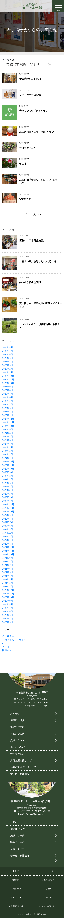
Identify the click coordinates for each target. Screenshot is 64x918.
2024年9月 (7, 429)
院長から (7, 650)
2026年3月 (7, 365)
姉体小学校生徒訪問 (30, 282)
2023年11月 (8, 465)
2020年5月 (7, 615)
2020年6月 (7, 611)
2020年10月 (8, 597)
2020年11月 (8, 593)
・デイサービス (16, 753)
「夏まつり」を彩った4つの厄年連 (37, 261)
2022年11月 (8, 508)
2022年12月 (8, 504)
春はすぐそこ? (27, 148)
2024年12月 (8, 419)
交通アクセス (16, 897)
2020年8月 (7, 604)
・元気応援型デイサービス (22, 767)
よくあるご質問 (48, 880)
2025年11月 (8, 379)
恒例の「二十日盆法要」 (32, 240)
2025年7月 (7, 394)
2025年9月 (7, 386)
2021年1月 (7, 586)
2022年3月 (7, 536)
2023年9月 (7, 472)
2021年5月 (7, 572)
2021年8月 (7, 561)
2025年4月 (7, 404)
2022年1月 (7, 543)
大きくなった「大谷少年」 (33, 110)
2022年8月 (7, 518)
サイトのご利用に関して (48, 906)
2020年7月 (7, 608)
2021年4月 (7, 576)
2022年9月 (7, 515)
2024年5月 (7, 443)
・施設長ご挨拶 (16, 720)
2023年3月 (7, 493)
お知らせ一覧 (48, 871)
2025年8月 (7, 390)
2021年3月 (7, 579)
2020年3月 (7, 622)
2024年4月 (7, 447)
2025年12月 (8, 376)
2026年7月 (7, 351)
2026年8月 (7, 347)
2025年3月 (7, 408)
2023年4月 (7, 490)
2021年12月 (8, 547)
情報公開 (48, 897)
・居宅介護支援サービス (21, 760)
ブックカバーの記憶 (30, 95)
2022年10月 (8, 511)
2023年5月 (7, 486)
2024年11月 (8, 422)
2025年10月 (8, 383)
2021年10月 (8, 554)
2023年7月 (7, 479)
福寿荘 (5, 647)
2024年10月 (8, 426)
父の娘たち (25, 199)
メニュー (58, 10)
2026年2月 (7, 369)
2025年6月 (7, 397)
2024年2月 (7, 454)
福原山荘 (7, 643)
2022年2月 (7, 540)
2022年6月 (7, 526)
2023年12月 (8, 461)
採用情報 (15, 880)
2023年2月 (7, 497)
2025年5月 (7, 401)
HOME (16, 871)
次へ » (37, 214)
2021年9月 (7, 558)
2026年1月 (7, 372)
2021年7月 (7, 565)
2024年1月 (7, 458)
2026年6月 (7, 354)
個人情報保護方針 (16, 906)
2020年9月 (7, 601)
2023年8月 (7, 476)
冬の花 (22, 163)
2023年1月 (7, 501)
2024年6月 (7, 440)
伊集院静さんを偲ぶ (30, 78)
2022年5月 (7, 529)
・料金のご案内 (16, 733)
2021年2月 (7, 583)
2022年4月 (7, 533)
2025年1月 (7, 415)
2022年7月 (7, 522)
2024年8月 (7, 433)
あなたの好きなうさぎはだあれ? (36, 131)
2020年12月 (8, 590)
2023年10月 (8, 468)
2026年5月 (7, 358)
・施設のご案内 (16, 727)
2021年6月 (7, 568)
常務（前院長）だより (14, 639)
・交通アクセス (16, 740)
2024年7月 (7, 436)
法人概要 (48, 889)
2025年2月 (7, 411)
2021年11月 (8, 551)
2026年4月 (7, 361)
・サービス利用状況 (18, 774)
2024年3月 (7, 451)
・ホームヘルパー (17, 747)
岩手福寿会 (32, 6)
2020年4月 (7, 618)
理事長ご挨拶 (16, 889)
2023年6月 (7, 483)
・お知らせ (14, 713)
